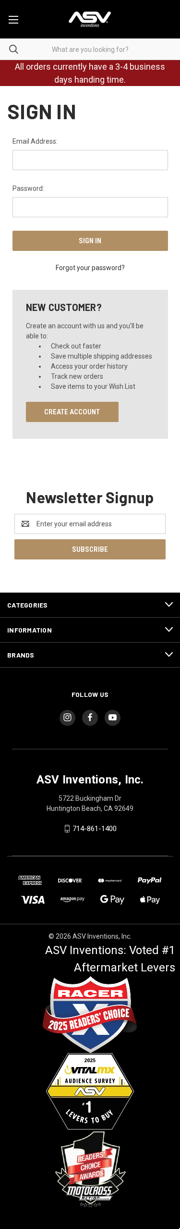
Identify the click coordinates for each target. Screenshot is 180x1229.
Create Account (72, 412)
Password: (28, 188)
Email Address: (35, 141)
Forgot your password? (90, 268)
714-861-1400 (94, 828)
